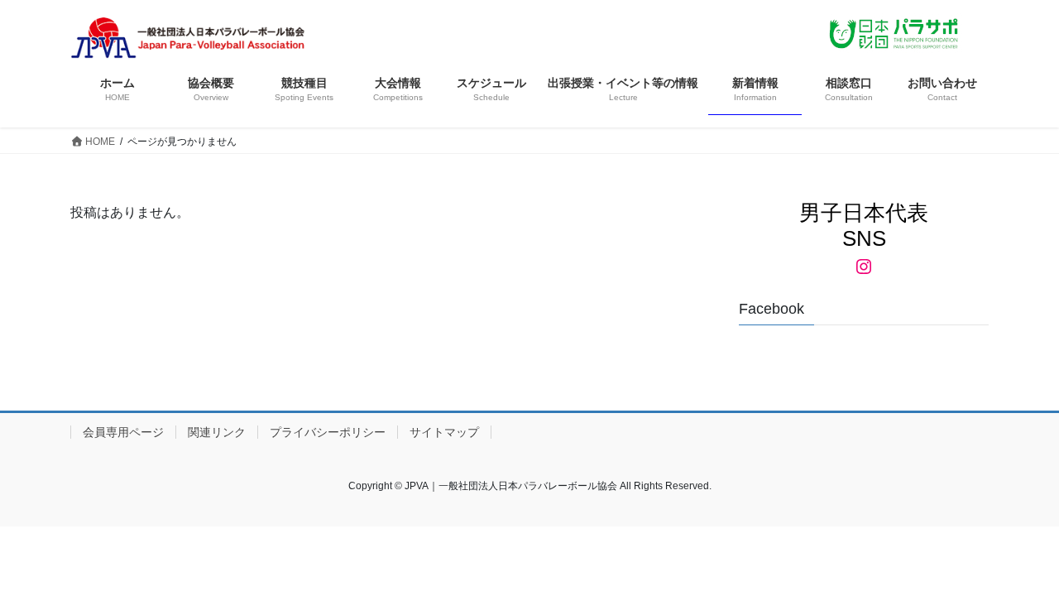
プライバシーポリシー (328, 432)
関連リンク (217, 432)
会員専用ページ (123, 432)
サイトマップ (444, 432)
